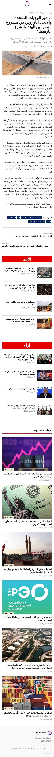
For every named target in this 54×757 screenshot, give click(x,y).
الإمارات (48, 221)
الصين (29, 217)
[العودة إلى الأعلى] (47, 750)
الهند (18, 217)
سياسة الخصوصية (15, 748)
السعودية (23, 217)
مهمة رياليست (38, 748)
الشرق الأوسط (12, 217)
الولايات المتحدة (37, 217)
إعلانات (27, 748)
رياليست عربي (47, 13)
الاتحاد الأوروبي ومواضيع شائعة (37, 221)
